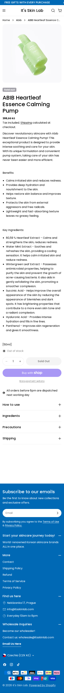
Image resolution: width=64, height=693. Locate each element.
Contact (8, 562)
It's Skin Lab (32, 10)
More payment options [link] (32, 381)
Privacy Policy (12, 588)
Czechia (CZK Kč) (19, 655)
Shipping (26, 123)
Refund (7, 575)
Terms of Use (51, 521)
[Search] (53, 10)
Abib (19, 20)
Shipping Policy (13, 568)
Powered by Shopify (42, 685)
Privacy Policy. (13, 525)
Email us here (12, 644)
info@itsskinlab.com (20, 609)
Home (6, 20)
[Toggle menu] (4, 10)
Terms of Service (14, 581)
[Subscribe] (57, 513)
